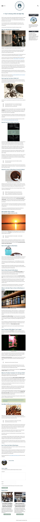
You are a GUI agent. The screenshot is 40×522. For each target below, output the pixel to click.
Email (3, 483)
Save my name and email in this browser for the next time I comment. (12, 485)
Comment (3, 471)
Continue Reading (7, 514)
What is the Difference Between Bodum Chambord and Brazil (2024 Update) (20, 505)
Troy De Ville (11, 460)
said (19, 55)
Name (3, 481)
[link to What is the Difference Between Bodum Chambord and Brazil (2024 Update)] (20, 497)
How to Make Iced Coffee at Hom (14, 455)
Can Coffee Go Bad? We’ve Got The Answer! (18, 74)
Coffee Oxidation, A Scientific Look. (18, 58)
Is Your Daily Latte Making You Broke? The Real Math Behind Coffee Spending (7, 505)
